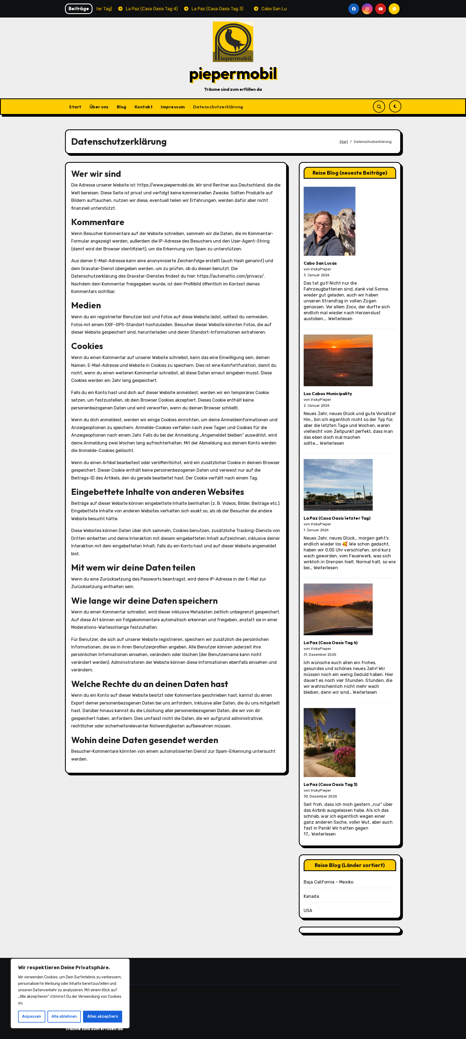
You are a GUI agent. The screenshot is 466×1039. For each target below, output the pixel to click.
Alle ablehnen (64, 1016)
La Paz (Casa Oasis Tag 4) (331, 642)
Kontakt (144, 106)
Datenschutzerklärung (218, 106)
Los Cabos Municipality (328, 393)
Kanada (311, 896)
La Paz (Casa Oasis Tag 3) (331, 784)
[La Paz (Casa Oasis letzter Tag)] (338, 487)
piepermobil (233, 73)
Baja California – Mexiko (329, 882)
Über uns (99, 106)
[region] (70, 993)
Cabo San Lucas (320, 263)
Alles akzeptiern (102, 1016)
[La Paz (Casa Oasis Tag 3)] (329, 744)
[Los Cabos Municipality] (338, 362)
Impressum (173, 106)
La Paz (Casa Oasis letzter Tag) (337, 518)
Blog (121, 106)
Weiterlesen (340, 318)
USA (308, 910)
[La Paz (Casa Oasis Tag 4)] (338, 612)
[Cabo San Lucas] (329, 223)
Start (75, 106)
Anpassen (31, 1016)
